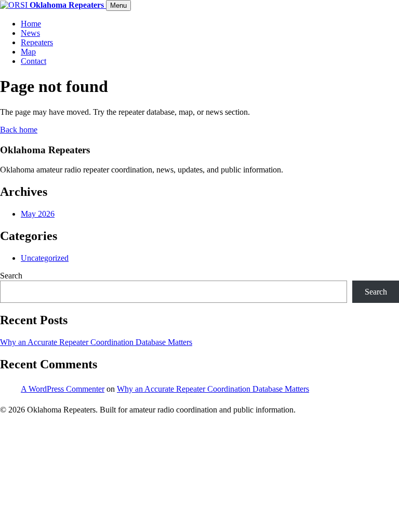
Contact (33, 61)
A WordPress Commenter (62, 388)
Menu (118, 5)
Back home (18, 129)
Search (11, 275)
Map (28, 51)
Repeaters (37, 42)
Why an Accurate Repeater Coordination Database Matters (96, 342)
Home (31, 23)
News (30, 33)
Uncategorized (45, 258)
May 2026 (38, 213)
